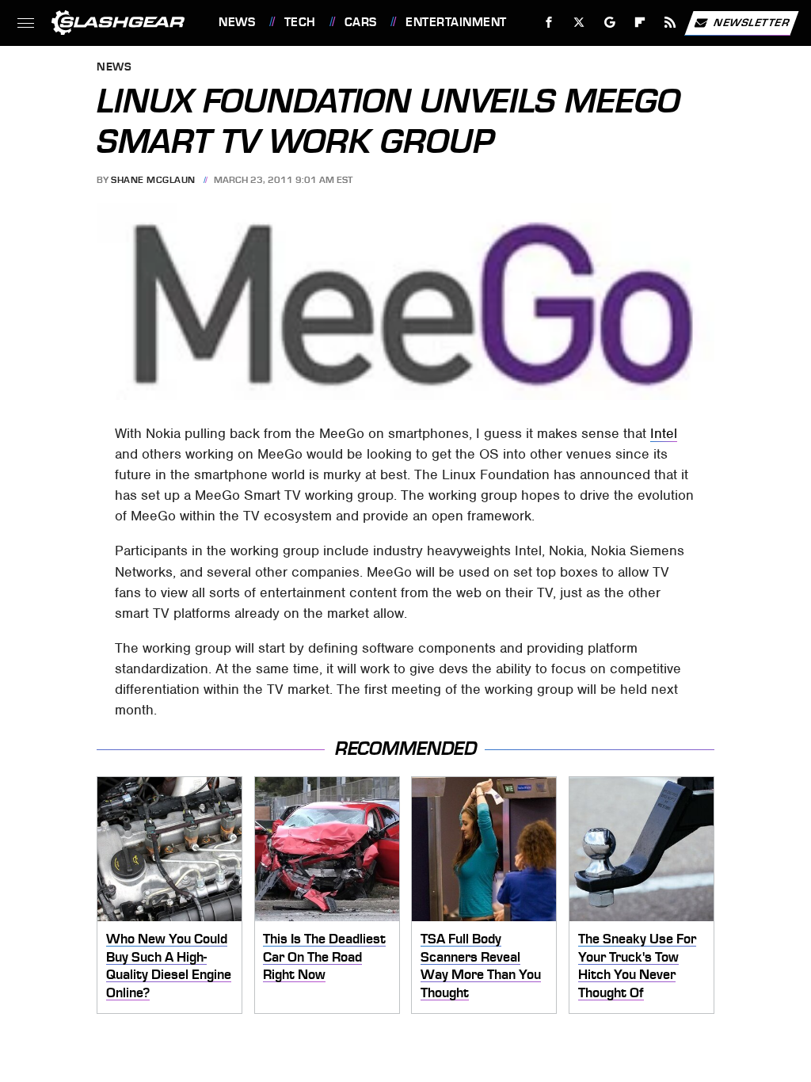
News (237, 22)
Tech (300, 22)
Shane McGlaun (153, 179)
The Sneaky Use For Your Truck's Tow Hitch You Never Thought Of (637, 965)
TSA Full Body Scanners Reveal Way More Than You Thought (481, 965)
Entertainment (456, 22)
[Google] (610, 22)
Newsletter (751, 22)
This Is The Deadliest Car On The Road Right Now (324, 956)
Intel (663, 433)
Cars (361, 22)
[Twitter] (579, 22)
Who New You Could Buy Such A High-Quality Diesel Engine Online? (168, 965)
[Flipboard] (640, 22)
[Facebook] (549, 22)
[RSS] (670, 22)
